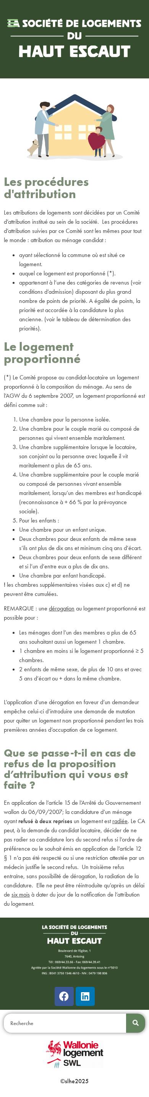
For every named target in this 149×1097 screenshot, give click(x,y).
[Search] (135, 1023)
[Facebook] (64, 996)
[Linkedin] (85, 996)
